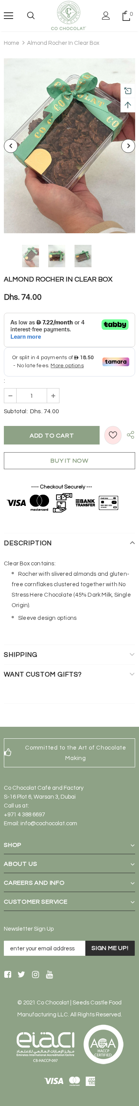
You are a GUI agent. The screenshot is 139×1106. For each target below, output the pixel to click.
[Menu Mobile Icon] (8, 15)
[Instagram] (34, 975)
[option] (69, 145)
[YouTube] (48, 975)
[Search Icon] (31, 16)
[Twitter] (20, 975)
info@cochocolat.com (48, 823)
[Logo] (68, 15)
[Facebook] (6, 975)
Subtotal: (16, 411)
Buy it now (69, 461)
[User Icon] (106, 16)
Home (11, 43)
